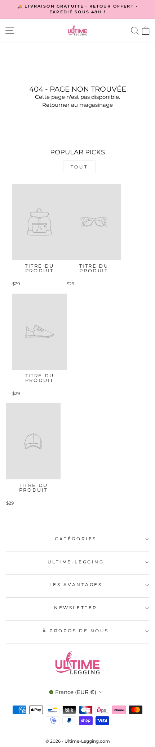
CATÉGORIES (75, 538)
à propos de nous (76, 630)
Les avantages (75, 584)
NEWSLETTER (75, 607)
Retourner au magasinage (77, 105)
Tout (78, 167)
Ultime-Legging (76, 561)
